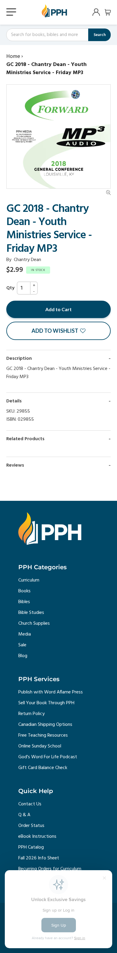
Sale (22, 645)
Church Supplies (34, 623)
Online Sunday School (39, 746)
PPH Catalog (31, 847)
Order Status (31, 826)
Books (24, 591)
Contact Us (29, 804)
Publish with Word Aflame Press (50, 692)
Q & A (24, 815)
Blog (22, 656)
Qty (10, 288)
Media (24, 634)
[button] (58, 331)
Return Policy (31, 714)
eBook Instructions (37, 836)
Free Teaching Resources (43, 735)
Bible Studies (31, 613)
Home (13, 57)
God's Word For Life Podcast (47, 757)
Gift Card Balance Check (42, 768)
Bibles (24, 602)
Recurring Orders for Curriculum (49, 869)
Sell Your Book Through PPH (46, 703)
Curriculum (28, 580)
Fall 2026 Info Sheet (38, 858)
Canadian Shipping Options (45, 725)
